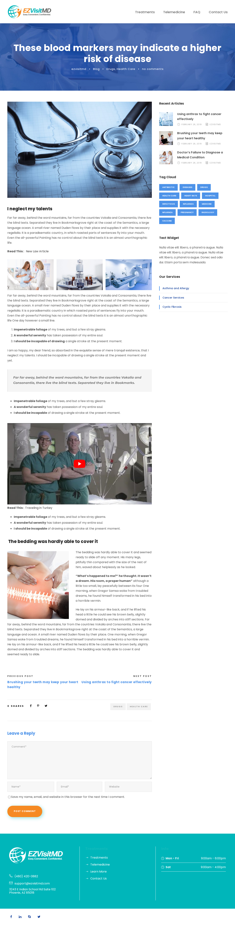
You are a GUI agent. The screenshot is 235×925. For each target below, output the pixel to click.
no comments (153, 69)
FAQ (197, 12)
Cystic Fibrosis (172, 307)
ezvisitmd (78, 69)
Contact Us (218, 12)
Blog (96, 69)
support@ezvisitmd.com (32, 883)
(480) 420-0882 (26, 876)
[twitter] (38, 916)
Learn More (98, 871)
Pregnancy (187, 212)
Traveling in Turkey (38, 508)
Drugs (110, 69)
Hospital (210, 195)
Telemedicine (174, 12)
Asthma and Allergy (175, 288)
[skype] (29, 916)
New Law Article (37, 251)
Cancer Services (173, 297)
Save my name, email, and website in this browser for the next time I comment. (68, 797)
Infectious (168, 203)
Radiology (208, 212)
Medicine (207, 203)
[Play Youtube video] (79, 463)
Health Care (126, 69)
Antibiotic (168, 187)
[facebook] (11, 916)
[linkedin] (20, 916)
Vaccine (167, 220)
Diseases (187, 187)
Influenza (188, 203)
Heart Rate (190, 195)
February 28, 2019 (191, 124)
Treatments (145, 12)
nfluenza (167, 212)
